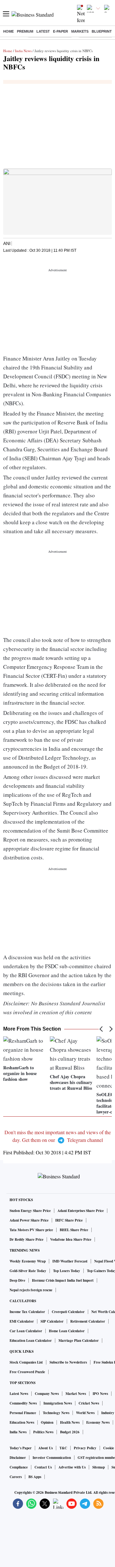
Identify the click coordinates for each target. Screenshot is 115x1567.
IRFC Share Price (69, 1220)
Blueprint (102, 31)
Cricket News (89, 1403)
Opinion (47, 1422)
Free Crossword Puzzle (27, 1372)
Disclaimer (18, 1457)
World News (85, 1413)
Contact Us (43, 1467)
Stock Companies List (26, 1362)
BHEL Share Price (74, 1230)
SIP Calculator (52, 1321)
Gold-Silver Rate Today (28, 1271)
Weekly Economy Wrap (28, 1261)
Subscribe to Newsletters (68, 1362)
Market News (75, 1393)
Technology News (56, 1413)
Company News (47, 1393)
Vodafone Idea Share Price (70, 1239)
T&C (63, 1448)
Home (8, 31)
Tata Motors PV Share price (31, 1230)
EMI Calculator (22, 1321)
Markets (79, 31)
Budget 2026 (70, 1432)
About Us (45, 1448)
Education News (22, 1422)
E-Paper (60, 31)
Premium (25, 31)
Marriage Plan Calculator (78, 1340)
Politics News (43, 1432)
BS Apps (34, 1477)
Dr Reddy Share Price (26, 1239)
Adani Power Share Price (29, 1220)
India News (23, 50)
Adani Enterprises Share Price (80, 1210)
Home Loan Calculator (67, 1331)
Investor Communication (52, 1457)
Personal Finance (23, 1413)
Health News (70, 1422)
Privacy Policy (85, 1448)
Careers (16, 1477)
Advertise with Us (72, 1467)
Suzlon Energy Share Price (30, 1210)
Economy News (98, 1422)
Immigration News (57, 1403)
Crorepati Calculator (68, 1312)
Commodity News (23, 1403)
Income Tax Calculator (27, 1312)
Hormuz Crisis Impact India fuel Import (63, 1280)
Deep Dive (17, 1280)
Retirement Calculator (87, 1321)
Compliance (19, 1467)
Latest (43, 31)
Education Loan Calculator (31, 1340)
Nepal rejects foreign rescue (31, 1290)
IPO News (100, 1393)
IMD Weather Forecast (70, 1261)
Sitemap (98, 1467)
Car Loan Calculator (26, 1331)
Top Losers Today (66, 1271)
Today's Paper (21, 1448)
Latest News (19, 1393)
